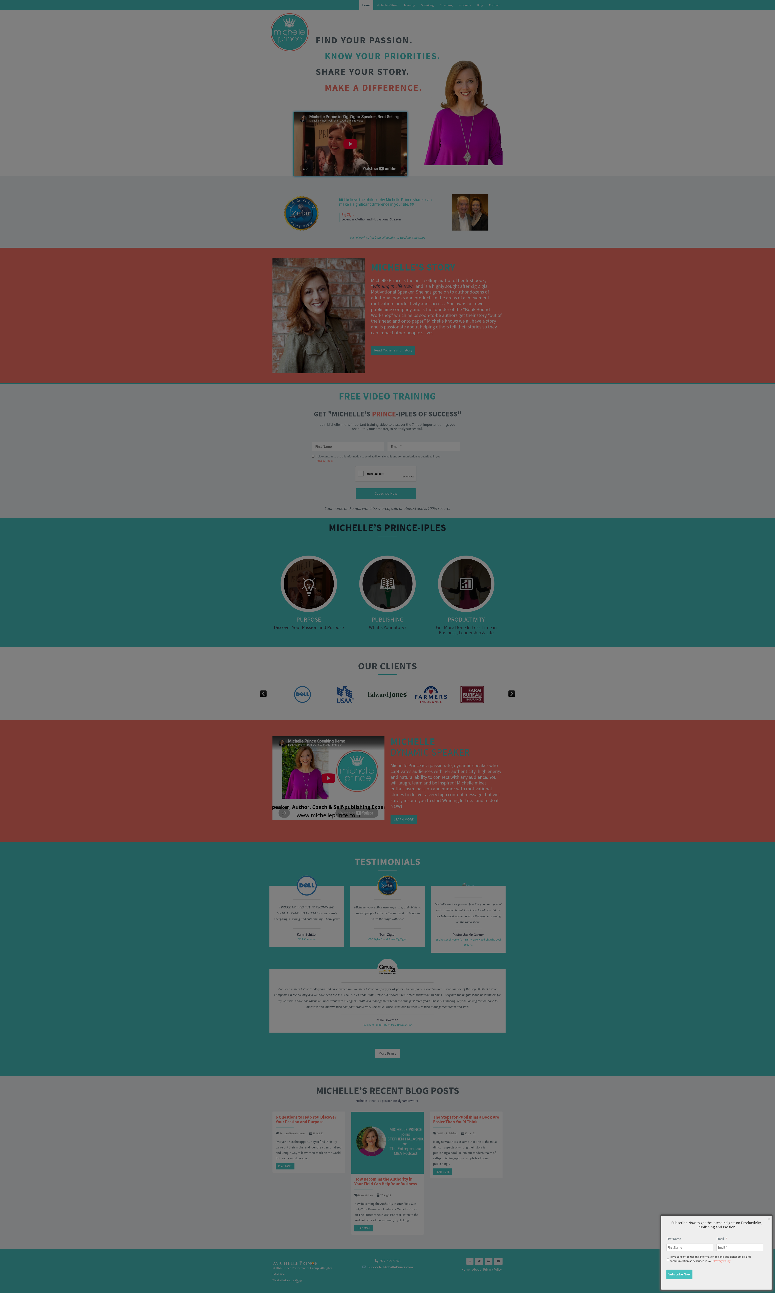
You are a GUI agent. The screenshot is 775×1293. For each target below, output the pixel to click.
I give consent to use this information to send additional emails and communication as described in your (710, 1259)
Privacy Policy (722, 1261)
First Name (673, 1239)
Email (721, 1239)
